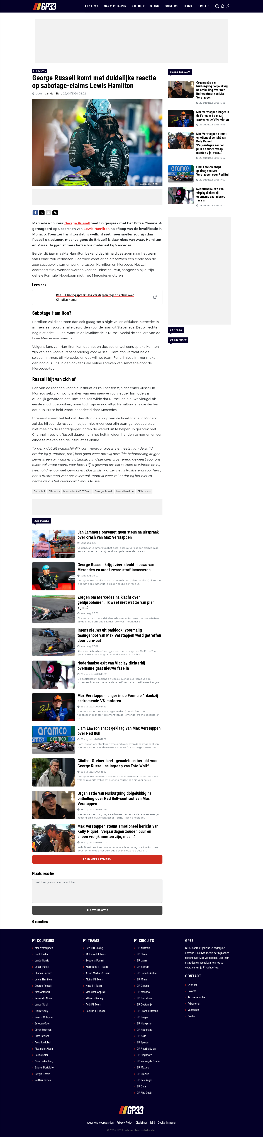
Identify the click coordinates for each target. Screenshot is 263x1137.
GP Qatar (142, 1086)
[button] (217, 6)
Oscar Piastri (42, 966)
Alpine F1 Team (94, 979)
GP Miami (142, 979)
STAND (154, 6)
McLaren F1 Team (96, 954)
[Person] (228, 6)
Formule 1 (39, 491)
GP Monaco (144, 491)
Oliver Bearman (43, 1029)
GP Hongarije (144, 1023)
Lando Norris (42, 960)
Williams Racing (94, 998)
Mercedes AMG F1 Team (77, 491)
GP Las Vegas (144, 1080)
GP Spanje (142, 1042)
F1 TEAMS (91, 940)
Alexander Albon (44, 1048)
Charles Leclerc (43, 973)
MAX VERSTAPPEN (115, 6)
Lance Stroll (41, 1004)
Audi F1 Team (93, 1004)
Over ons (193, 985)
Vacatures (193, 1010)
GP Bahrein (143, 966)
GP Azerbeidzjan (146, 1048)
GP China (142, 954)
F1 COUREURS (43, 940)
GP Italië (141, 1036)
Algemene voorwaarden (100, 1122)
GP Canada (143, 985)
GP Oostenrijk (144, 1004)
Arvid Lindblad (42, 1042)
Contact (192, 1016)
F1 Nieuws (54, 491)
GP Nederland (144, 1029)
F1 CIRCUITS (144, 940)
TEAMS (187, 6)
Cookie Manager (167, 1122)
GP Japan (142, 960)
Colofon (192, 991)
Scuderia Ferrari (95, 960)
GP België (142, 1017)
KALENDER (138, 6)
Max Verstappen (44, 948)
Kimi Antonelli (42, 992)
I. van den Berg (53, 93)
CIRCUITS (203, 6)
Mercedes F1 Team (97, 966)
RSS (152, 1122)
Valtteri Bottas (43, 1080)
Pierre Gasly (41, 1011)
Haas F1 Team (94, 985)
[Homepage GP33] (40, 6)
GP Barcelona (144, 998)
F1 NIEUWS (91, 6)
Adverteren (194, 1003)
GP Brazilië (143, 1074)
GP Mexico (143, 1067)
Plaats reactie (97, 910)
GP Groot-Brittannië (148, 1011)
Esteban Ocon (42, 1023)
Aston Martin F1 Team (98, 973)
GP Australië (143, 948)
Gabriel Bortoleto (44, 1067)
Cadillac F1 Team (95, 1011)
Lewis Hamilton (97, 229)
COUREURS (170, 6)
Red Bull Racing (94, 948)
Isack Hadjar (42, 954)
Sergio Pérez (42, 1074)
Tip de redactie (196, 997)
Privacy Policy (124, 1122)
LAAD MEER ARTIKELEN (97, 859)
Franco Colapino (44, 1017)
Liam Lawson (42, 1036)
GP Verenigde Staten (148, 1061)
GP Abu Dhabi (144, 1092)
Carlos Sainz (41, 1055)
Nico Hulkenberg (44, 1061)
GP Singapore (144, 1055)
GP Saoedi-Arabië (147, 973)
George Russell (77, 223)
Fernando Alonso (44, 998)
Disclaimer (141, 1122)
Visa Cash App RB (96, 992)
